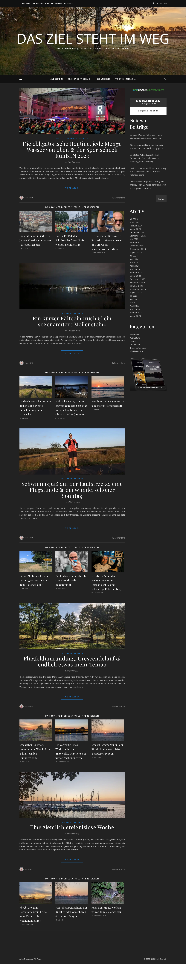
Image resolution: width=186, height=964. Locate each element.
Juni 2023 (134, 299)
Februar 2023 (136, 312)
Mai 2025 (134, 239)
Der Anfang (37, 3)
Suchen (161, 199)
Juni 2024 (134, 259)
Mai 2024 (134, 262)
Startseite (24, 3)
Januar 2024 (135, 275)
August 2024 (136, 252)
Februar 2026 (136, 225)
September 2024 (138, 249)
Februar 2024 (136, 272)
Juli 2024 (134, 255)
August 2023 (136, 292)
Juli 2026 (134, 219)
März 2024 (135, 269)
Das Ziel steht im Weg (93, 38)
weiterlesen (72, 188)
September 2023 (138, 289)
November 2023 (137, 282)
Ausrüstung (135, 337)
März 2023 (135, 309)
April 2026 (134, 222)
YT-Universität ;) (125, 78)
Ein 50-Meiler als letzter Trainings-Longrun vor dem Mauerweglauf (33, 580)
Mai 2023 (134, 302)
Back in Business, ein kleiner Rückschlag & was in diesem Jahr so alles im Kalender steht (148, 171)
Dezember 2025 (137, 232)
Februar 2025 (136, 242)
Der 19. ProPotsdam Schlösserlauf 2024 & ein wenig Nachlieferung (70, 240)
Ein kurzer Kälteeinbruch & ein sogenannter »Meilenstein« (72, 321)
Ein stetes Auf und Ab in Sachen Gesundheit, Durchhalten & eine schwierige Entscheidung (144, 158)
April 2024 (134, 265)
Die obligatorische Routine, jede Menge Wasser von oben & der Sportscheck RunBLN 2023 (72, 149)
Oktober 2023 (136, 285)
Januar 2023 (135, 316)
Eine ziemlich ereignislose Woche (72, 827)
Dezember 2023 (137, 279)
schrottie (29, 197)
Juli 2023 (134, 295)
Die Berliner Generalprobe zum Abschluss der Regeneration (71, 580)
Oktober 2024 (136, 245)
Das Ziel (49, 3)
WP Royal (38, 959)
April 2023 (134, 305)
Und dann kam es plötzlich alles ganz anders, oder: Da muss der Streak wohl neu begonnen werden (148, 184)
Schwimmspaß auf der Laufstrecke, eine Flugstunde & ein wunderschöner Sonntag (72, 489)
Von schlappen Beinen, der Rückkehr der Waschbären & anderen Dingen (107, 749)
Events (60, 139)
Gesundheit (103, 78)
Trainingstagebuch (80, 78)
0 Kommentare (118, 197)
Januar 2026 (135, 229)
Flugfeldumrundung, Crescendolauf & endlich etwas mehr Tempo (72, 661)
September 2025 (138, 235)
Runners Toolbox (64, 3)
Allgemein (57, 78)
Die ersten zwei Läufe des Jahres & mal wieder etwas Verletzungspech (35, 240)
